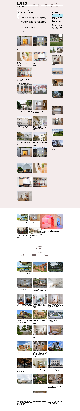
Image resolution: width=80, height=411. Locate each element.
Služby (57, 6)
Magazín (34, 4)
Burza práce (51, 4)
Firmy (43, 6)
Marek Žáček (33, 27)
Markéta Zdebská (27, 27)
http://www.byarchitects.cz (28, 31)
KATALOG (23, 10)
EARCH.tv (45, 4)
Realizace (34, 6)
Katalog (39, 4)
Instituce (47, 6)
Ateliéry (39, 6)
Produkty (52, 6)
